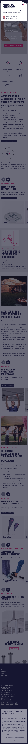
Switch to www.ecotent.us (12, 18)
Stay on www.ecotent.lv (12, 16)
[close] (22, 4)
